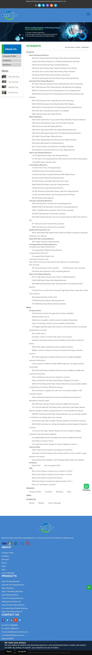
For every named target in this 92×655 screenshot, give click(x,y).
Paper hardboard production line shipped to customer (51, 377)
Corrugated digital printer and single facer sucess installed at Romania (57, 437)
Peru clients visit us (39, 333)
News (4, 569)
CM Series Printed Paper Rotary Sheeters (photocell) (51, 75)
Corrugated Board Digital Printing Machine (42, 247)
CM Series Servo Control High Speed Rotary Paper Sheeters (53, 71)
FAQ (30, 468)
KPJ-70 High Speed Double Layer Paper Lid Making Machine (53, 277)
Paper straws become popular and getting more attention (52, 450)
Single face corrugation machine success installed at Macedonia (54, 320)
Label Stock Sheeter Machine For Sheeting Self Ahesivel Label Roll (55, 61)
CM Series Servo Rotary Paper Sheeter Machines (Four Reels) (54, 68)
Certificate (7, 60)
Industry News (34, 447)
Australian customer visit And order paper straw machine (52, 337)
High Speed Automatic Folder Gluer (44, 297)
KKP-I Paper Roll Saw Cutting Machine (45, 242)
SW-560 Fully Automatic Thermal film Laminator (49, 213)
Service (31, 503)
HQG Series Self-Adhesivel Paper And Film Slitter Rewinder (53, 123)
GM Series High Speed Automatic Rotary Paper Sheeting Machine (55, 78)
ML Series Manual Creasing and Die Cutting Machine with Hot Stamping (57, 84)
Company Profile (9, 56)
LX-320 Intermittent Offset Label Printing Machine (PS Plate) (53, 194)
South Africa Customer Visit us (42, 441)
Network (41, 503)
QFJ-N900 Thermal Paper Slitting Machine (47, 136)
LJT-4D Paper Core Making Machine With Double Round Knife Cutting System (59, 159)
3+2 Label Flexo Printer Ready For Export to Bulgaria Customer (54, 444)
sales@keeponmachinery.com (17, 632)
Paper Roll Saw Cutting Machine (41, 239)
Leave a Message (54, 503)
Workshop (7, 65)
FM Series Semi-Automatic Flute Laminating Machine (51, 271)
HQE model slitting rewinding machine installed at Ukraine (52, 347)
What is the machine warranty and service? (47, 478)
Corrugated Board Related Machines (43, 244)
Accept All (22, 651)
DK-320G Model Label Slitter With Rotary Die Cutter (50, 181)
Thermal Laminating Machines (40, 201)
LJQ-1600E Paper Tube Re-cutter (44, 162)
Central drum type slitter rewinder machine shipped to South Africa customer (59, 421)
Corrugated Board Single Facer (38, 253)
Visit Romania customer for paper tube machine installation (53, 313)
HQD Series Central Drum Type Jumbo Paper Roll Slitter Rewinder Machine (59, 120)
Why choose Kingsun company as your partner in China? (52, 471)
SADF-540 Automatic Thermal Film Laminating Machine (51, 203)
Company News (35, 310)
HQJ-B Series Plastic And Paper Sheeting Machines (50, 65)
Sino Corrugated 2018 (52, 465)
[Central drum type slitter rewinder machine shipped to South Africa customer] (5, 93)
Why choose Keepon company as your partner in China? (52, 474)
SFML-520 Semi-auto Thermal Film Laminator (48, 227)
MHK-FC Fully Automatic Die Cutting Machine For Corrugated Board (56, 90)
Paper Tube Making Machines (40, 153)
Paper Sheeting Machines (39, 55)
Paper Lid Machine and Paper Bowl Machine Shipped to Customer (55, 380)
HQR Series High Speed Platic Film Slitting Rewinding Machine (54, 130)
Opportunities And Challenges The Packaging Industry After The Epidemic (58, 460)
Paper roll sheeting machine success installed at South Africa (53, 323)
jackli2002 (10, 638)
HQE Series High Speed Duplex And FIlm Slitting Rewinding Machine (56, 133)
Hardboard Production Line (39, 230)
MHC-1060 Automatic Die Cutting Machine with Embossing (52, 100)
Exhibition (33, 463)
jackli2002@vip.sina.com (15, 635)
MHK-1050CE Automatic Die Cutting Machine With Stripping (53, 104)
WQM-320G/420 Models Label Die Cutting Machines (50, 184)
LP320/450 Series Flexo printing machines (47, 171)
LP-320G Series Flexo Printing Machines (46, 168)
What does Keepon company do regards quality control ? (52, 481)
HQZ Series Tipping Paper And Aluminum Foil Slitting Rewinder (54, 140)
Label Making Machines (38, 165)
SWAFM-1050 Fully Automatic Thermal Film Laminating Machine (55, 207)
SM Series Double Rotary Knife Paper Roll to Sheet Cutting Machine (56, 58)
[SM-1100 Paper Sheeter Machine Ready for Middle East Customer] (5, 77)
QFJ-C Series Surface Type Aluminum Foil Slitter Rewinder (53, 146)
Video (69, 492)
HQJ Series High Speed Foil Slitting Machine (48, 143)
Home (78, 47)
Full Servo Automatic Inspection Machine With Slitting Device (53, 174)
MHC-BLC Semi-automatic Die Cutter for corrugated (50, 111)
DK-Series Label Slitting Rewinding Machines (48, 178)
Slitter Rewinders (35, 117)
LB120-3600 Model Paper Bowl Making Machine (49, 280)
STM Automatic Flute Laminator (74, 268)
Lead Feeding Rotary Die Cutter (39, 259)
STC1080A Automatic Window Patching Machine (49, 304)
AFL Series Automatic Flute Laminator (45, 268)
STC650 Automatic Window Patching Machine (48, 300)
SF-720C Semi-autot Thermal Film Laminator (48, 224)
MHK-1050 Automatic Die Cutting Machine (47, 114)
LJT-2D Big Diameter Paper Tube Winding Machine (50, 155)
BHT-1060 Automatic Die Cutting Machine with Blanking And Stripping (56, 87)
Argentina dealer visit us (40, 317)
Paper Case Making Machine (40, 274)
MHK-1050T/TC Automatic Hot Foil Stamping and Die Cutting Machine (57, 107)
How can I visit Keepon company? (44, 484)
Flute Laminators (34, 265)
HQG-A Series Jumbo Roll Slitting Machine (47, 126)
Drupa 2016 (36, 465)
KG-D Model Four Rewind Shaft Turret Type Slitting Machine (53, 150)
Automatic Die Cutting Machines (41, 81)
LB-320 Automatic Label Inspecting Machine (47, 188)
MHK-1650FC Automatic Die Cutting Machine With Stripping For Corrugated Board (54, 262)
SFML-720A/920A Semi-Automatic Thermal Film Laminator (53, 210)
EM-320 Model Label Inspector (43, 198)
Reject (9, 651)
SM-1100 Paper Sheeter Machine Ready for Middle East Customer (55, 404)
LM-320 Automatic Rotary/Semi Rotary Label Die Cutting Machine (55, 191)
